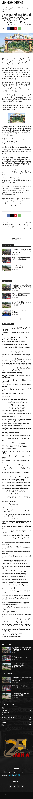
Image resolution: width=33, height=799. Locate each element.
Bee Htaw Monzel (6, 622)
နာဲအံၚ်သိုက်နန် (5, 428)
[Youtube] (22, 786)
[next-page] (5, 274)
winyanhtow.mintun (7, 359)
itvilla (3, 547)
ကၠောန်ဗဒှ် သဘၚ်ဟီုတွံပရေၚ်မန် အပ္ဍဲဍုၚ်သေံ (17, 402)
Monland (4, 372)
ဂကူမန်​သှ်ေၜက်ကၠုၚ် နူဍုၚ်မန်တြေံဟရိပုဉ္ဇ (14, 465)
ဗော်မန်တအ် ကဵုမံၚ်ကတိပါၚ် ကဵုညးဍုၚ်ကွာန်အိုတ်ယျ (16, 344)
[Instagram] (14, 786)
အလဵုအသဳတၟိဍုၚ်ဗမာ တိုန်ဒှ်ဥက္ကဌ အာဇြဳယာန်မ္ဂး (15, 560)
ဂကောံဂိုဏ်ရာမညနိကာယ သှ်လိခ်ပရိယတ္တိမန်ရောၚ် (16, 488)
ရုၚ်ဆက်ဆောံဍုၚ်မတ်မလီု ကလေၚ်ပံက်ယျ (15, 491)
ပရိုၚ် (6, 8)
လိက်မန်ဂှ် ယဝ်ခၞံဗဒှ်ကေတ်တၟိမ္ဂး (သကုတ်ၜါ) (19, 535)
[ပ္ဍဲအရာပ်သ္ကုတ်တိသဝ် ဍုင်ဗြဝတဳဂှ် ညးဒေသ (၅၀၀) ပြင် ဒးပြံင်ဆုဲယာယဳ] (6, 260)
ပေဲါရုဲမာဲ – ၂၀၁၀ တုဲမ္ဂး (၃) (11, 611)
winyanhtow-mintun (7, 332)
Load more (16, 319)
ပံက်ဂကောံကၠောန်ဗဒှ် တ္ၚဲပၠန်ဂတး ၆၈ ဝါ (16, 351)
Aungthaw (4, 328)
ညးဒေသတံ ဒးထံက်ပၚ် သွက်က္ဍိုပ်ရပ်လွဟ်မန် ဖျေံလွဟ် (18, 477)
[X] (12, 28)
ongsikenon (4, 347)
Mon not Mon (5, 435)
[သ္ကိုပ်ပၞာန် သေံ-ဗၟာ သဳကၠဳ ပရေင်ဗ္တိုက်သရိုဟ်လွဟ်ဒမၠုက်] (6, 313)
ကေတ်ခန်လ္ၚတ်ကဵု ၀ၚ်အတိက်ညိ (15, 372)
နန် (2, 576)
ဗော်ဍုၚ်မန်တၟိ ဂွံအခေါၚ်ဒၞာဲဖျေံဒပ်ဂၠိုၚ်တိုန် (15, 479)
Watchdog (4, 375)
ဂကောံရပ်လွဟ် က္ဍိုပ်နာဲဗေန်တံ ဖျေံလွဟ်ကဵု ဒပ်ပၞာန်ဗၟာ (18, 482)
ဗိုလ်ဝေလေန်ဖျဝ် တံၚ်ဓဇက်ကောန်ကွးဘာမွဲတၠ (16, 570)
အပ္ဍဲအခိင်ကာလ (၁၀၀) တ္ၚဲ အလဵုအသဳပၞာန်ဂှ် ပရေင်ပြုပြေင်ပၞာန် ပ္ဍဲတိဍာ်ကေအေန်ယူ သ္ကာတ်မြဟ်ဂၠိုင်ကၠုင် (21, 251)
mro (3, 341)
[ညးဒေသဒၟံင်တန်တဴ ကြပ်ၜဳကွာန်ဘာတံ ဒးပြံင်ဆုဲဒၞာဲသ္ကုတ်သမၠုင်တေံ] (6, 268)
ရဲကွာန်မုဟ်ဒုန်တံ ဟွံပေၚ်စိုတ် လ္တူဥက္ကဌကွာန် (15, 341)
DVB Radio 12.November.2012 (14, 416)
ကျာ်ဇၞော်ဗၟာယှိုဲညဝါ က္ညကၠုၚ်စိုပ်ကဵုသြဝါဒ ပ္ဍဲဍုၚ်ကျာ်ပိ (19, 413)
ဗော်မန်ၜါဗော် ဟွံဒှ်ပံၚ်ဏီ (12, 507)
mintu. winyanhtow (6, 368)
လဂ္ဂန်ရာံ (3, 563)
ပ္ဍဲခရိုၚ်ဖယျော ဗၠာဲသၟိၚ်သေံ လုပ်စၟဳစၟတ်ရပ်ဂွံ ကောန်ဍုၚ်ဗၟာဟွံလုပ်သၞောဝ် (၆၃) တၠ (8, 226)
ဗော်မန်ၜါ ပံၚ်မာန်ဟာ (14, 432)
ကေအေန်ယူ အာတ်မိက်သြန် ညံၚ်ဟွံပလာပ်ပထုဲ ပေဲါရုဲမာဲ (17, 619)
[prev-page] (3, 274)
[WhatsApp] (19, 28)
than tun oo (4, 354)
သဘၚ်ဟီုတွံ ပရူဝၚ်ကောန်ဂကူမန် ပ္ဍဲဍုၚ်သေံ (16, 405)
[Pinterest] (15, 28)
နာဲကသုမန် (10, 775)
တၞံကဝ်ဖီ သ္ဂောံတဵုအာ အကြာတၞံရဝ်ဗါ (14, 393)
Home (3, 8)
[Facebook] (8, 28)
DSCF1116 (7, 396)
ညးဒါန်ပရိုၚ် (17, 775)
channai (4, 413)
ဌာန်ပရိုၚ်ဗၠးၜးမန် (6, 24)
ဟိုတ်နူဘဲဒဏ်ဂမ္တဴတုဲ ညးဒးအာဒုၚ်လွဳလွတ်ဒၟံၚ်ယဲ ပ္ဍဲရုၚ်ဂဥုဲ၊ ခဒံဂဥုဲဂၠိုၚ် (24, 226)
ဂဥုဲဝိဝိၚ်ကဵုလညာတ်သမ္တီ (12, 494)
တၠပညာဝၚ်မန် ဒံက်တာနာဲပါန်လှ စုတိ (19, 633)
